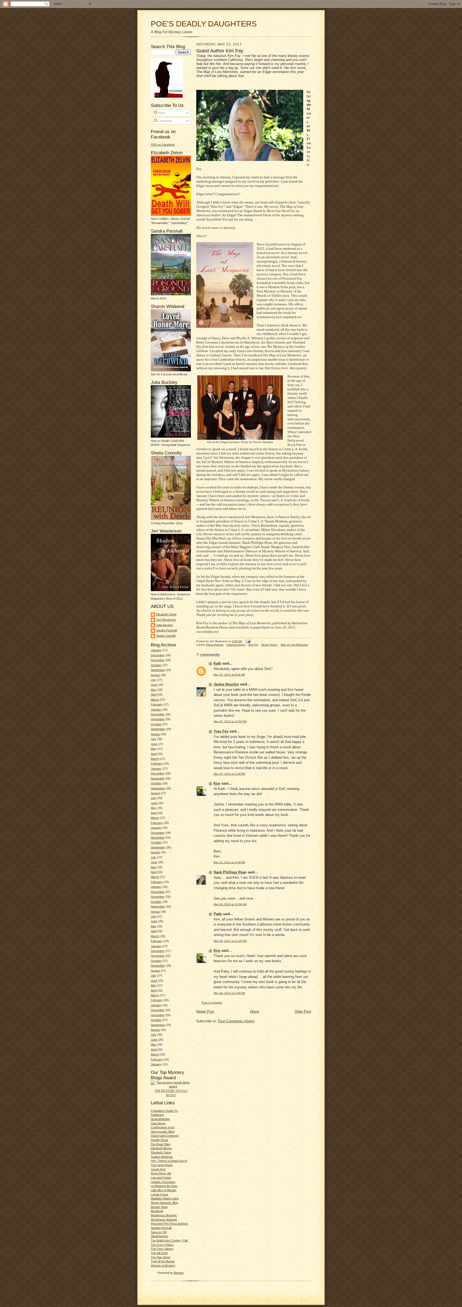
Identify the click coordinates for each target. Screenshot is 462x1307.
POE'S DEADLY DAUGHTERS (204, 24)
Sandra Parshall (166, 630)
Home (254, 1011)
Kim (217, 783)
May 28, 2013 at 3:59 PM (229, 993)
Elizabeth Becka (161, 1148)
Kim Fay (253, 644)
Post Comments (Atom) (236, 1021)
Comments (164, 120)
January (156, 650)
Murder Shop (159, 1207)
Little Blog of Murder (163, 1190)
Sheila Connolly (166, 635)
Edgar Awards (214, 644)
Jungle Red (158, 1169)
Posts (161, 112)
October (156, 665)
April (153, 694)
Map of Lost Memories (294, 644)
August (155, 675)
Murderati (157, 1211)
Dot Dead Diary (161, 1144)
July (153, 679)
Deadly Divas (159, 1140)
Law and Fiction (161, 1177)
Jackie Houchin (226, 684)
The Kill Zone (159, 1253)
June (154, 684)
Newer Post (205, 1011)
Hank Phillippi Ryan (230, 872)
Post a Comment (212, 1002)
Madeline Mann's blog (165, 1198)
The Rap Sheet (160, 1257)
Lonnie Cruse (159, 1194)
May (153, 689)
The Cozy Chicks (162, 1244)
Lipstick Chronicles (163, 1181)
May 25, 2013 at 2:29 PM (229, 773)
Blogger (178, 1272)
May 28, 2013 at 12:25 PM (230, 940)
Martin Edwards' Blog (164, 1202)
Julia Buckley (164, 625)
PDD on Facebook (163, 144)
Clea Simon (158, 1123)
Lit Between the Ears (164, 1186)
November (157, 660)
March (155, 699)
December (157, 655)
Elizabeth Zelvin (166, 614)
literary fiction (269, 644)
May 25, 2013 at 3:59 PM (229, 862)
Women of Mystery (163, 1265)
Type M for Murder (163, 1261)
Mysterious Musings (164, 1219)
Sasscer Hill (158, 1232)
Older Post (303, 1011)
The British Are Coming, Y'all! (169, 1240)
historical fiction (235, 644)
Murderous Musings (164, 1215)
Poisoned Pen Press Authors (169, 1223)
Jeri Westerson (166, 619)
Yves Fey (221, 731)
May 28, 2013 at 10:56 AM (230, 904)
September (158, 670)
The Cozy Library (162, 1248)
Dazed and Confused (164, 1135)
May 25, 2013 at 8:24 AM (229, 674)
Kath (217, 663)
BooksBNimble (160, 1119)
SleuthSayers (159, 1236)
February (157, 704)
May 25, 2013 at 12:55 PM (230, 721)
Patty (218, 914)
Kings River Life (161, 1173)
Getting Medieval (161, 1156)
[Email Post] (247, 641)
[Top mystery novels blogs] (171, 1086)
